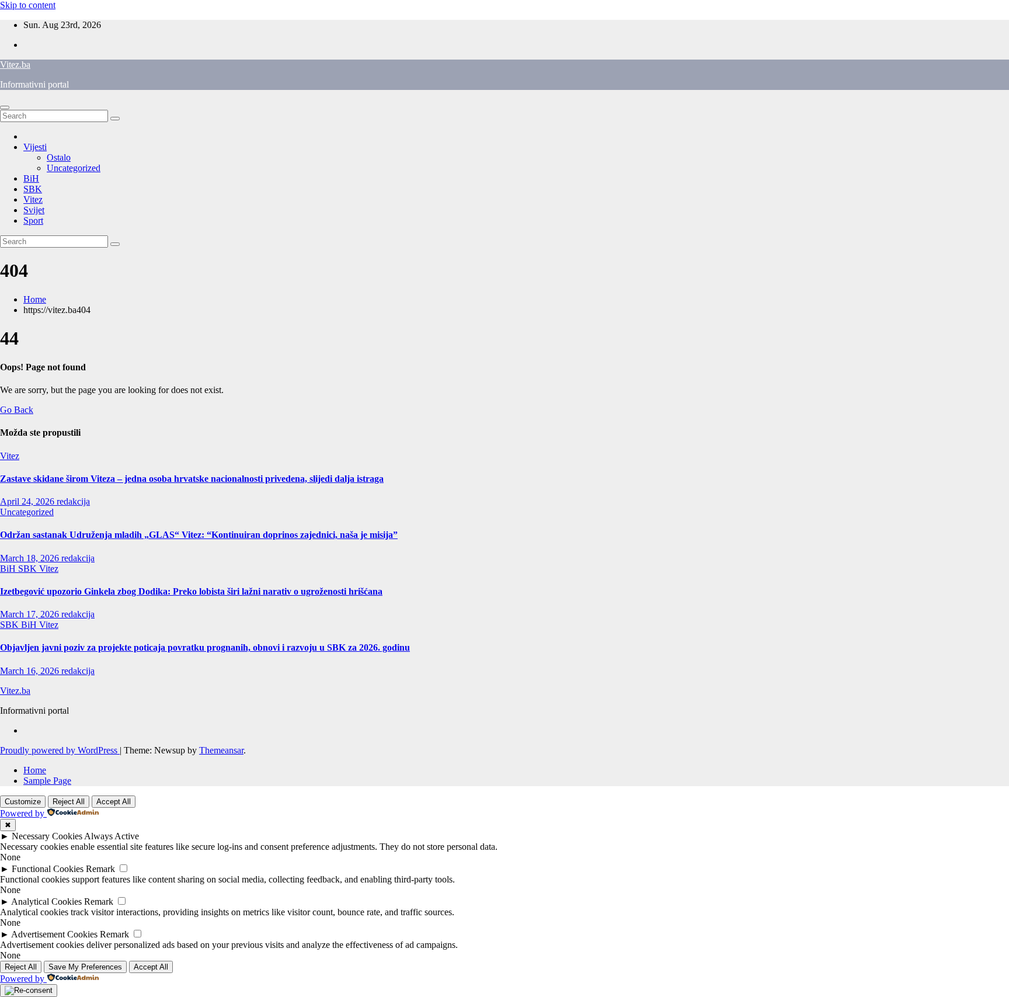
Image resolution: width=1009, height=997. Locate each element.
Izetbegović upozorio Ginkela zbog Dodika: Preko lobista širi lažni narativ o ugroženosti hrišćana (191, 591)
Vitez (33, 199)
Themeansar (221, 750)
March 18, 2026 (30, 558)
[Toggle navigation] (4, 107)
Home (34, 299)
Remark (100, 869)
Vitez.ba (15, 65)
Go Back (16, 410)
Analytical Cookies (46, 901)
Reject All (69, 801)
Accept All (113, 801)
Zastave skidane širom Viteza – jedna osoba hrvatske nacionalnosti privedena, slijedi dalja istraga (192, 479)
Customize (23, 801)
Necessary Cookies (47, 836)
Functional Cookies (47, 869)
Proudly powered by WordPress (60, 750)
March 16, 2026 (30, 671)
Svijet (33, 210)
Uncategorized (73, 168)
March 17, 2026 (30, 614)
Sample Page (47, 781)
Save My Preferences (85, 967)
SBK (32, 189)
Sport (33, 220)
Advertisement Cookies (54, 934)
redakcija (73, 501)
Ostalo (59, 157)
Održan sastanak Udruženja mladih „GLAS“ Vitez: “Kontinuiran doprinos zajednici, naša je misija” (199, 535)
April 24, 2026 (28, 501)
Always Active (111, 836)
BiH (31, 178)
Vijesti (35, 147)
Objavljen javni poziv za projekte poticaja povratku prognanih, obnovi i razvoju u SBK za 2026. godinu (205, 647)
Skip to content (27, 5)
